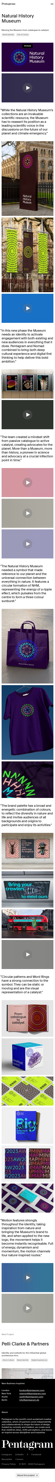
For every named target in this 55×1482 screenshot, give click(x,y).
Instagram (7, 1454)
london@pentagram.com (31, 1390)
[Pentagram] (8, 4)
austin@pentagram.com (31, 1396)
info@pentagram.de (29, 1400)
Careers (19, 1459)
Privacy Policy (9, 1464)
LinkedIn (19, 1454)
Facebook (36, 1454)
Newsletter (7, 1459)
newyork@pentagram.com (32, 1393)
